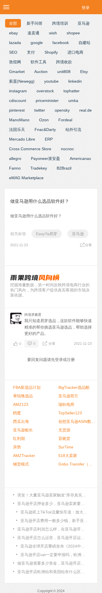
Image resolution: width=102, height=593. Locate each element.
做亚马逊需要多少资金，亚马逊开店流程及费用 (52, 563)
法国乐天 (17, 129)
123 (20, 404)
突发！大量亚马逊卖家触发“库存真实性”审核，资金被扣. (52, 495)
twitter (39, 110)
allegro (15, 158)
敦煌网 (15, 62)
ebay (13, 33)
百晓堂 (64, 438)
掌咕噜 (23, 396)
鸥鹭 (17, 413)
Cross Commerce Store (30, 149)
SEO (13, 52)
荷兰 (68, 396)
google (37, 42)
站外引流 (73, 129)
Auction (41, 71)
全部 (13, 23)
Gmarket (17, 71)
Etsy (84, 71)
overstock (45, 91)
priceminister (47, 100)
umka (73, 100)
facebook (60, 42)
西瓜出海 (21, 421)
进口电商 (75, 52)
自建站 (84, 42)
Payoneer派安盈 (45, 158)
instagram (18, 91)
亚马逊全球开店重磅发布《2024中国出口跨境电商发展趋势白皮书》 (54, 546)
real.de (85, 110)
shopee (73, 33)
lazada (15, 42)
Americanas (80, 158)
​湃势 (17, 447)
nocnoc (67, 149)
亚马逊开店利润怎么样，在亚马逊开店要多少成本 (52, 529)
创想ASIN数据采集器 (76, 421)
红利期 (19, 438)
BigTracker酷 (74, 387)
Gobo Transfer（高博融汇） (76, 464)
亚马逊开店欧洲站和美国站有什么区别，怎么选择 (52, 571)
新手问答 (34, 23)
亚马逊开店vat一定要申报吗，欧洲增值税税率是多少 (54, 554)
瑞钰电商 (66, 404)
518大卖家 (67, 455)
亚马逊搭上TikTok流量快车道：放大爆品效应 (54, 512)
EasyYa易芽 (46, 233)
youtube (51, 81)
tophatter (71, 91)
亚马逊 (84, 23)
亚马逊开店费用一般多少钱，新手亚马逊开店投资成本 (54, 520)
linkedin (75, 81)
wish (53, 33)
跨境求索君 (32, 315)
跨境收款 (64, 62)
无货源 (64, 430)
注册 (71, 359)
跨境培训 (60, 23)
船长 (23, 430)
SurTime (65, 447)
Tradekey (38, 168)
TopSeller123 (70, 413)
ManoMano (19, 120)
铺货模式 (21, 464)
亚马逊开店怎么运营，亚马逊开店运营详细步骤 (52, 537)
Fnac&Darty (45, 129)
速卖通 (33, 33)
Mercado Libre (22, 139)
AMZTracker (24, 455)
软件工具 (38, 62)
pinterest (17, 110)
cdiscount (17, 100)
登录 (86, 7)
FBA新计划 (27, 387)
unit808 (64, 71)
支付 (31, 52)
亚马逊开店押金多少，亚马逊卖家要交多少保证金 (52, 503)
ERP (49, 139)
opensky (62, 110)
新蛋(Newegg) (22, 81)
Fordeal (65, 120)
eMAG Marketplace (26, 178)
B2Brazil (64, 168)
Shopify (51, 52)
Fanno (15, 168)
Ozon (44, 120)
